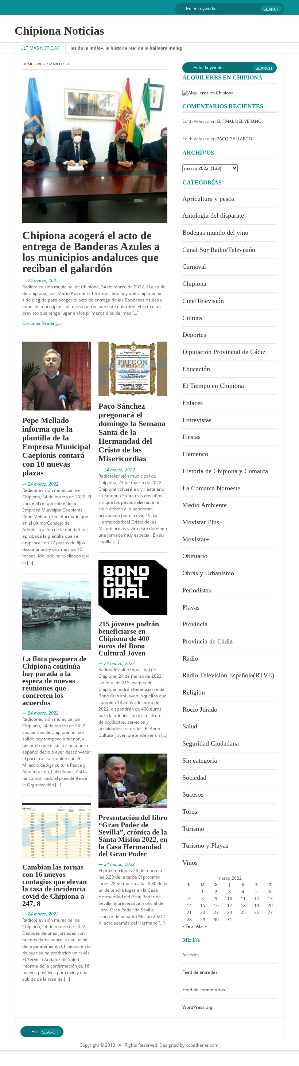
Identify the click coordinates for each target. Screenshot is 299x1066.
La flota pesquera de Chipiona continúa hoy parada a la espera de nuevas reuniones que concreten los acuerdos (54, 681)
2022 (41, 63)
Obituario (194, 556)
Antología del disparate (213, 215)
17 (229, 905)
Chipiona (194, 283)
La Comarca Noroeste (211, 488)
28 (189, 920)
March (55, 63)
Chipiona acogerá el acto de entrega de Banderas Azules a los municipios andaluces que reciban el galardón (91, 251)
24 (229, 912)
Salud (189, 726)
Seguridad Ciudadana (210, 743)
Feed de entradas (200, 972)
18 (243, 905)
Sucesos (192, 794)
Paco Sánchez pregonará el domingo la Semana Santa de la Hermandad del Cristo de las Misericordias (132, 432)
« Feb (187, 926)
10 (229, 898)
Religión (193, 692)
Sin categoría (199, 760)
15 (202, 905)
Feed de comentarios (203, 990)
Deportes (194, 334)
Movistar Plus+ (202, 522)
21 (189, 912)
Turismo (193, 828)
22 (202, 912)
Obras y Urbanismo (208, 573)
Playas (190, 607)
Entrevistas (196, 420)
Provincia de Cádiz (207, 641)
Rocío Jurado (199, 709)
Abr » (201, 926)
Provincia (194, 624)
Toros (189, 811)
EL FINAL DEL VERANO (239, 121)
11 (243, 898)
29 (202, 920)
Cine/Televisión (203, 300)
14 (189, 905)
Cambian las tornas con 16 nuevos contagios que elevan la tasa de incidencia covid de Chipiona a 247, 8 (54, 885)
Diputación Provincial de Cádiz (223, 351)
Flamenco (195, 454)
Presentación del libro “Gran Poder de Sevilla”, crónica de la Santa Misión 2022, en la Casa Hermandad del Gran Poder (132, 835)
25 (243, 912)
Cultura (192, 318)
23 (216, 912)
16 (216, 905)
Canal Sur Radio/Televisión (218, 249)
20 (270, 905)
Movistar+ (196, 539)
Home (27, 63)
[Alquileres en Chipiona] (208, 92)
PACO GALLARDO (234, 139)
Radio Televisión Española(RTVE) (228, 675)
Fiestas (191, 436)
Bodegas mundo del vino (215, 232)
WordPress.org (197, 1007)
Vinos (190, 862)
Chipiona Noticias (59, 30)
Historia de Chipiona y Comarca (225, 471)
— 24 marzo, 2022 (40, 280)
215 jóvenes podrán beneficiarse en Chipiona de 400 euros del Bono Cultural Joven (128, 638)
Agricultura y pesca (208, 198)
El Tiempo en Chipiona (213, 385)
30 (216, 920)
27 (270, 912)
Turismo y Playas (205, 845)
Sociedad (194, 777)
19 (256, 905)
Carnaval (194, 266)
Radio (190, 658)
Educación (196, 369)
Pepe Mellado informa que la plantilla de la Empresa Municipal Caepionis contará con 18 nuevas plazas (56, 446)
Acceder (190, 955)
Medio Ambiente (204, 505)
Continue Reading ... (42, 323)
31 (229, 920)
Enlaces (192, 402)
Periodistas (196, 590)
